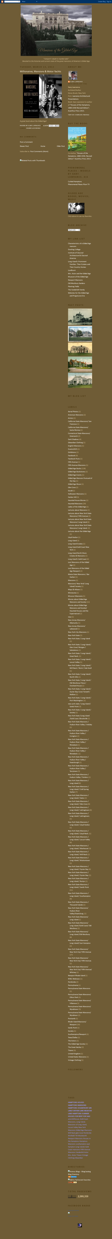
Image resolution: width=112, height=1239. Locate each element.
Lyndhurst (72, 270)
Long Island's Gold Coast (77, 559)
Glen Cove (72, 487)
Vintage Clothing (74, 1060)
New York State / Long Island (79, 639)
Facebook (71, 456)
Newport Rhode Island (76, 976)
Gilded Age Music (74, 484)
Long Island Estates (75, 544)
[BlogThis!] (52, 126)
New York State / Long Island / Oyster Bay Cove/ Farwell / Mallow (79, 692)
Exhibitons (72, 452)
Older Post (61, 146)
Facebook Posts (74, 459)
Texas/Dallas (72, 1038)
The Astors (72, 1041)
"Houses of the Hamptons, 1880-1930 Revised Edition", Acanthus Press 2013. (79, 108)
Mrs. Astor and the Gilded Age (79, 274)
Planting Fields (73, 287)
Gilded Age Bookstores (76, 472)
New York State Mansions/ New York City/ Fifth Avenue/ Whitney (80, 969)
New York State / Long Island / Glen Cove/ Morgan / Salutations (79, 647)
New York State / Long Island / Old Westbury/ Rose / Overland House (79, 683)
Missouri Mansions (75, 596)
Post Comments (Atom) (39, 151)
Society (71, 1031)
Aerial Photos (73, 412)
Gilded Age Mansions (73, 1210)
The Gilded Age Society (76, 1044)
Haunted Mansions (75, 504)
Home (43, 146)
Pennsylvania (73, 985)
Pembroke (72, 982)
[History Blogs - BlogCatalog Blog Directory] (80, 1174)
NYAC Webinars (74, 979)
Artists (70, 418)
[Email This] (50, 126)
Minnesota (72, 593)
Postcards (71, 1019)
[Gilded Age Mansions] (69, 1213)
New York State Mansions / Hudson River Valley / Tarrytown (78, 768)
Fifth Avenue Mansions (77, 465)
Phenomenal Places (75, 184)
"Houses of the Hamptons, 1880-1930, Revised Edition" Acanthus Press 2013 (80, 156)
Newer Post (24, 146)
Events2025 (72, 449)
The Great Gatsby (74, 1047)
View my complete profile (78, 115)
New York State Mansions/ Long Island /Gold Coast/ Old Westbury (79, 925)
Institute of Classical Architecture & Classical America (78, 255)
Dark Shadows (73, 439)
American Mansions (75, 415)
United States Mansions (77, 1057)
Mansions (71, 580)
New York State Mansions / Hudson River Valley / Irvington (78, 733)
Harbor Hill (72, 497)
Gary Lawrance (76, 82)
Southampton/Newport (77, 1034)
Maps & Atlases (74, 590)
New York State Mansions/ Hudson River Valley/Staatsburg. (78, 911)
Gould (70, 491)
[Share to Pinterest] (58, 126)
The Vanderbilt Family (76, 290)
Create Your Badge (73, 1216)
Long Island (72, 541)
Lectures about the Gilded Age (79, 531)
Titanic (70, 1050)
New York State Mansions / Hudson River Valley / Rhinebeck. (78, 751)
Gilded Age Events (75, 475)
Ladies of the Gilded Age (77, 507)
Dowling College (74, 250)
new (69, 617)
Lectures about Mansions (77, 510)
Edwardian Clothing (75, 443)
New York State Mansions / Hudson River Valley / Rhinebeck (78, 742)
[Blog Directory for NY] (72, 1183)
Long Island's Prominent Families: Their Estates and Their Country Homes (79, 264)
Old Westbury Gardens (76, 283)
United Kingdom (74, 1054)
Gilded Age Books (33, 128)
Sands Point (72, 1028)
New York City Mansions (77, 632)
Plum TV (86, 184)
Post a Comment (26, 142)
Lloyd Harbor (73, 537)
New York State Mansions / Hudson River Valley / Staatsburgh (78, 759)
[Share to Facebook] (56, 126)
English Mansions (74, 446)
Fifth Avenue (73, 462)
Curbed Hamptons (75, 182)
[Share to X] (54, 126)
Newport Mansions (75, 280)
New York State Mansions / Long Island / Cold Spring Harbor (78, 789)
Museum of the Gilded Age (78, 277)
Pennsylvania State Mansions (79, 988)
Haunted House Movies (77, 500)
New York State (74, 635)
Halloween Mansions (76, 494)
